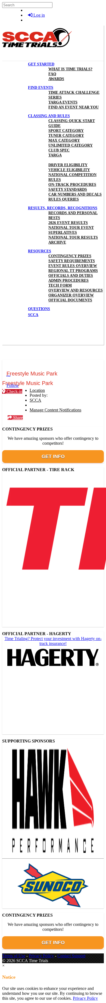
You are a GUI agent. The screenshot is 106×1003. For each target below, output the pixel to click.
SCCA (35, 400)
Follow (13, 385)
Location (37, 390)
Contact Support (71, 955)
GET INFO (53, 456)
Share (17, 417)
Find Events (40, 88)
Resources (39, 251)
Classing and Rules (49, 116)
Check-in (13, 391)
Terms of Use (13, 955)
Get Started (41, 64)
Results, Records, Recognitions (62, 208)
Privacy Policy (41, 955)
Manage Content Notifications (55, 410)
